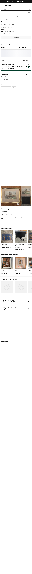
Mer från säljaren (7, 228)
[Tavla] (7, 263)
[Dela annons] (30, 20)
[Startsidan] (7, 5)
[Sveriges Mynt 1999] (7, 236)
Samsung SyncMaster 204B (20, 245)
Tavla (2, 270)
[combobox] (16, 9)
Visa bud (9, 27)
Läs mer (14, 31)
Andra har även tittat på (10, 279)
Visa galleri (26, 201)
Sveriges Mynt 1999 (6, 244)
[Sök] (29, 9)
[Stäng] (30, 1)
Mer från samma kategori (10, 254)
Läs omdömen (6, 87)
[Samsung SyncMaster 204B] (21, 236)
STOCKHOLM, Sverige (25, 47)
